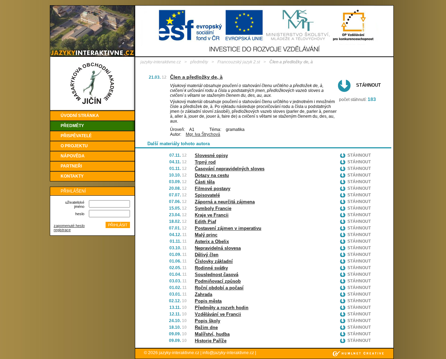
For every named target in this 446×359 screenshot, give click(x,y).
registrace (62, 230)
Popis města (208, 301)
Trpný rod (205, 162)
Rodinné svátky (211, 268)
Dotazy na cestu (212, 175)
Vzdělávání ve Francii (218, 314)
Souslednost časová (216, 274)
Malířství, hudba (212, 334)
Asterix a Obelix (212, 241)
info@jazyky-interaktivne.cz (228, 352)
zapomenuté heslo (69, 226)
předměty (199, 62)
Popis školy (207, 320)
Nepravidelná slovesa (218, 248)
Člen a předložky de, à (196, 77)
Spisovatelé (207, 195)
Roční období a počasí (219, 287)
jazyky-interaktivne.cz (160, 62)
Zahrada (203, 294)
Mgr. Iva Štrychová (203, 134)
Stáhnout (368, 85)
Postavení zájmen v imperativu (228, 228)
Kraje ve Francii (212, 215)
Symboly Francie (213, 208)
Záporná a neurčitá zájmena (225, 201)
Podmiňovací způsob (218, 281)
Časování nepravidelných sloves (229, 168)
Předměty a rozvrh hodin (221, 307)
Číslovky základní (214, 261)
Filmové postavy (212, 188)
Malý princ (206, 234)
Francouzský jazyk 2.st (238, 62)
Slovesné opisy (211, 155)
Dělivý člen (206, 254)
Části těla (205, 182)
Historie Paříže (210, 340)
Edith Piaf (205, 221)
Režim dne (206, 327)
